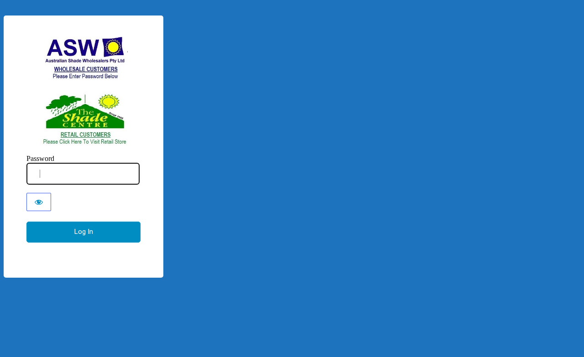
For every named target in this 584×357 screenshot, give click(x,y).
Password (40, 158)
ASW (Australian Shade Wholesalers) (84, 91)
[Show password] (38, 202)
